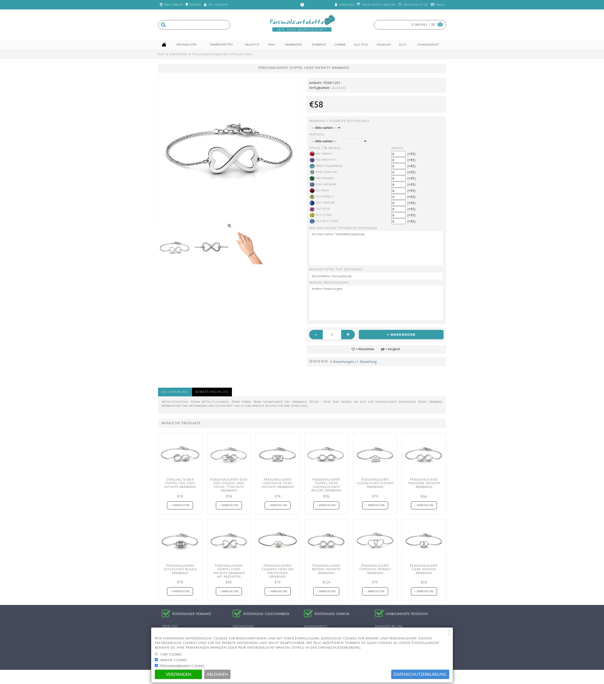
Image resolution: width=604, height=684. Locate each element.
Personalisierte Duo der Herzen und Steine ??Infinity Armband (228, 485)
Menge (397, 148)
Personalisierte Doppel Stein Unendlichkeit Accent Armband (326, 485)
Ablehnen (217, 674)
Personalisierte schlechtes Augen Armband (180, 569)
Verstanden (178, 674)
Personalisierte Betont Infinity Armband (326, 569)
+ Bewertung (367, 361)
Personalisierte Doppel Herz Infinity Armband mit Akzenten (229, 571)
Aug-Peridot (325, 196)
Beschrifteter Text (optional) (335, 269)
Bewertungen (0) (212, 392)
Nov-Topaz (324, 215)
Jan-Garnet (324, 153)
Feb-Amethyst (326, 159)
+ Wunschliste (365, 349)
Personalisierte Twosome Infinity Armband (424, 483)
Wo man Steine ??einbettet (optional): (343, 228)
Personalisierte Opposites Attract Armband (375, 569)
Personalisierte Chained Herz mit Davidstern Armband (277, 571)
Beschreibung (175, 392)
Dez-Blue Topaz (327, 221)
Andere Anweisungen (329, 282)
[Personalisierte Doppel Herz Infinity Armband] (230, 150)
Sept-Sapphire (325, 202)
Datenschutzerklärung (420, 674)
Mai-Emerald (325, 178)
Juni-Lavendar (326, 184)
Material (316, 134)
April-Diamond (327, 172)
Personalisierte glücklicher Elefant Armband (375, 483)
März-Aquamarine (329, 166)
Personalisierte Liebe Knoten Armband (424, 569)
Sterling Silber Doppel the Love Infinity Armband (180, 483)
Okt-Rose (323, 208)
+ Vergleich (393, 349)
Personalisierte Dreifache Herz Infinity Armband (278, 483)
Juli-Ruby (322, 190)
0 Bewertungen (342, 361)
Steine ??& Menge (324, 148)
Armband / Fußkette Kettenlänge (339, 121)
